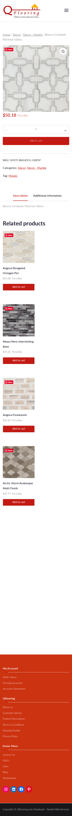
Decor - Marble (32, 34)
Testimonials (9, 778)
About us (8, 707)
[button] (63, 51)
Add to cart (36, 141)
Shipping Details (11, 730)
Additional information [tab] (47, 195)
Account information (14, 689)
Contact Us (9, 755)
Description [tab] (20, 195)
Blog (5, 772)
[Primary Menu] (66, 11)
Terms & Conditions (13, 725)
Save (10, 49)
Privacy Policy (10, 736)
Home (6, 34)
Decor (17, 34)
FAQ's (6, 760)
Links (5, 766)
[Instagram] (6, 789)
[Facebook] (21, 789)
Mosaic (13, 176)
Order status (10, 677)
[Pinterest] (29, 789)
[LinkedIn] (13, 789)
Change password (12, 683)
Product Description (14, 719)
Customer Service (12, 713)
